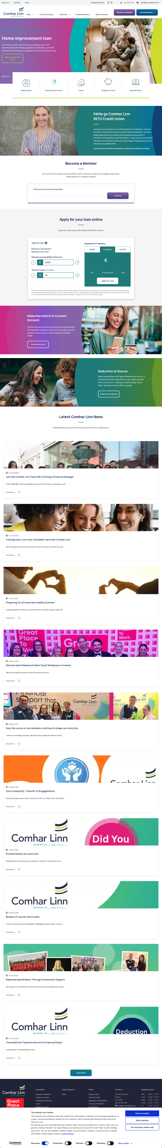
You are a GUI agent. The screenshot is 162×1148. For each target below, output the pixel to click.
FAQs (27, 2)
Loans (28, 14)
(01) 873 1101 (122, 1103)
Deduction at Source (44, 1100)
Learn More (81, 1073)
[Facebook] (108, 2)
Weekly (92, 249)
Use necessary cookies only (142, 1127)
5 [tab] (9, 76)
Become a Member (43, 1094)
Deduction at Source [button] (109, 394)
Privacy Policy (94, 1094)
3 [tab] (6, 76)
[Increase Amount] (77, 262)
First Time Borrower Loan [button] (12, 65)
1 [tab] (2, 76)
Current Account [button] (38, 344)
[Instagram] (111, 2)
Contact (17, 2)
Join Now (118, 196)
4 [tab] (7, 76)
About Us (5, 2)
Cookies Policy (94, 1097)
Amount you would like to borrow (46, 257)
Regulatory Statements (98, 1100)
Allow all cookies (142, 1113)
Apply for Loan (108, 281)
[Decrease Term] (33, 275)
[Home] (13, 11)
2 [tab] (4, 76)
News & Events (102, 14)
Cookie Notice (67, 1134)
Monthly (123, 249)
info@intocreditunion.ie (150, 2)
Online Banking (146, 12)
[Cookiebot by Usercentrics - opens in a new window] (15, 1143)
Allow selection (142, 1120)
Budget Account (42, 1107)
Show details (123, 1143)
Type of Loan (37, 243)
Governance (93, 1107)
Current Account (46, 14)
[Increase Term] (77, 275)
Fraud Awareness (82, 14)
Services (63, 14)
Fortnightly (107, 249)
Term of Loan (42, 270)
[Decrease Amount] (33, 262)
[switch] (68, 1143)
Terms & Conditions (96, 1104)
